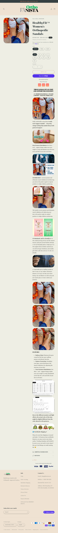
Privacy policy (21, 529)
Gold (47, 48)
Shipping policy (36, 529)
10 (48, 57)
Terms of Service (25, 489)
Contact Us (23, 495)
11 (34, 60)
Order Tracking (24, 479)
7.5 (35, 57)
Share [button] (35, 460)
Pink (42, 48)
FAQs (22, 476)
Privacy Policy (24, 492)
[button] (3, 9)
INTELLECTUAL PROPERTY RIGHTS (27, 502)
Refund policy (14, 529)
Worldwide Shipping (25, 482)
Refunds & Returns (25, 486)
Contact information (44, 529)
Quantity (34, 64)
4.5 (35, 54)
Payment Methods (25, 498)
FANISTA (8, 529)
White (35, 48)
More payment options (43, 79)
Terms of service (28, 529)
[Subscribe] (27, 512)
